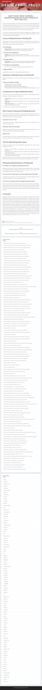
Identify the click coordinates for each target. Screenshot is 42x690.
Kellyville (5, 585)
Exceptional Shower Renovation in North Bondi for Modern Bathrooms (17, 332)
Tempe (5, 659)
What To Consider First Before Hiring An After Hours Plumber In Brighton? (17, 425)
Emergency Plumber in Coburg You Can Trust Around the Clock (15, 284)
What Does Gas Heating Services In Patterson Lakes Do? (14, 417)
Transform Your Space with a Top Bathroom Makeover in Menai (15, 258)
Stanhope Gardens (7, 525)
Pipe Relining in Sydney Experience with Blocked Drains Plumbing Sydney (17, 278)
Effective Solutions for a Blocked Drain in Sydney (12, 345)
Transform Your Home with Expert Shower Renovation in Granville (16, 354)
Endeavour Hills (6, 546)
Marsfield (5, 612)
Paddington (6, 514)
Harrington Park (7, 672)
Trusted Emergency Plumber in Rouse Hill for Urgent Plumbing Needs (17, 321)
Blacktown (6, 522)
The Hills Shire (6, 544)
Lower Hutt (6, 501)
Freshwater (6, 633)
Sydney (5, 479)
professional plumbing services (20, 222)
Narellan (5, 579)
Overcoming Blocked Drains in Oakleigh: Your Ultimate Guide (15, 388)
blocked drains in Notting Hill (26, 26)
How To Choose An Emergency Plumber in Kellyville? (13, 414)
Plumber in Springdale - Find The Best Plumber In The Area (15, 469)
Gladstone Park (6, 675)
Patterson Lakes (7, 648)
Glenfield (5, 642)
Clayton (5, 616)
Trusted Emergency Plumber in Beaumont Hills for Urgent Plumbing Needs (18, 304)
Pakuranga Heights (7, 566)
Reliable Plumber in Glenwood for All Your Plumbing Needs (14, 243)
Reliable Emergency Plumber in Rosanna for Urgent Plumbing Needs (16, 369)
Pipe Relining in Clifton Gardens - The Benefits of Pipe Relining (15, 406)
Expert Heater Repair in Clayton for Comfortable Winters (14, 371)
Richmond (5, 598)
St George (5, 527)
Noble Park (6, 618)
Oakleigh (5, 627)
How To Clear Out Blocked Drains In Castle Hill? (12, 421)
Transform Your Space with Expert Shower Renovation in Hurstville (16, 280)
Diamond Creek (6, 677)
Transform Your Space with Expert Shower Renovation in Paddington (16, 262)
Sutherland (6, 538)
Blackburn (5, 607)
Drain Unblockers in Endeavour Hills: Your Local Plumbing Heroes (16, 380)
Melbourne (11, 221)
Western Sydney (6, 535)
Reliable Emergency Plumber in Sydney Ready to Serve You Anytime (16, 269)
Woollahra (5, 631)
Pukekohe (5, 557)
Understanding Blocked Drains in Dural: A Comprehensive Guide (15, 399)
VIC (14, 221)
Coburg (5, 531)
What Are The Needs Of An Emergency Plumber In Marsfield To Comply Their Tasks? (19, 419)
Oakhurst (5, 644)
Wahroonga (6, 516)
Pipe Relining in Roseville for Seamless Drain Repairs (13, 319)
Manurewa (5, 485)
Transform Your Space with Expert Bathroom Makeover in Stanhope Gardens (18, 275)
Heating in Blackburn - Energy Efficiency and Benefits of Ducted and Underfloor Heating (20, 436)
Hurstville (5, 529)
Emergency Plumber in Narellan (9, 327)
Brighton (5, 653)
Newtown (5, 577)
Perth (5, 551)
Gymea (5, 662)
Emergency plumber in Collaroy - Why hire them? (13, 445)
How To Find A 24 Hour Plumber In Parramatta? (12, 447)
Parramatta (6, 581)
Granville (5, 603)
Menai (5, 507)
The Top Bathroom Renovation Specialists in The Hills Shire (15, 295)
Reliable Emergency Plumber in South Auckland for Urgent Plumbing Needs (18, 349)
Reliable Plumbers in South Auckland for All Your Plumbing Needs (16, 301)
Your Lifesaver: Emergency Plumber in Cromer (12, 384)
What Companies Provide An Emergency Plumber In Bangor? (15, 443)
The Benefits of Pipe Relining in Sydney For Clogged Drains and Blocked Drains (18, 451)
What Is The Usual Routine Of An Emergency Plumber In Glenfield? (16, 408)
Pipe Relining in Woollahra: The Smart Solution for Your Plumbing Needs (17, 395)
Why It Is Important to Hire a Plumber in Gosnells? (13, 467)
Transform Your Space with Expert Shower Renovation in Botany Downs (17, 260)
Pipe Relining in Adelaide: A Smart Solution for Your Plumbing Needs (16, 393)
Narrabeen (5, 564)
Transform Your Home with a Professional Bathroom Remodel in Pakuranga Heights (19, 317)
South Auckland (6, 483)
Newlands (5, 590)
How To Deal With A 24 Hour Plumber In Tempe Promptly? (14, 434)
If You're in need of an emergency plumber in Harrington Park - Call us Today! (18, 456)
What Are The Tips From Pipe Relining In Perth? (12, 462)
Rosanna (5, 614)
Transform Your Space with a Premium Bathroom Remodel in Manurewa (17, 245)
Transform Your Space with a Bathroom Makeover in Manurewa (15, 264)
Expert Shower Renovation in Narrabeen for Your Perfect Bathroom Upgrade (18, 343)
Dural (5, 635)
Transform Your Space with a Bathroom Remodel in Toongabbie (15, 330)
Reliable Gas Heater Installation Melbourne (12, 364)
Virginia (5, 670)
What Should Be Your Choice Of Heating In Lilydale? (13, 430)
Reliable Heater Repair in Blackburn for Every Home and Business (16, 358)
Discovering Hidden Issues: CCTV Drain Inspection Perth (14, 386)
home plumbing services (9, 222)
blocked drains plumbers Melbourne (22, 214)
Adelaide (5, 629)
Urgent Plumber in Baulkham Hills (10, 341)
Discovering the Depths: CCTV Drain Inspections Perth (14, 391)
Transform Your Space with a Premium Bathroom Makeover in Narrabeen (17, 312)
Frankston (5, 622)
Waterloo (5, 503)
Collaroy (5, 668)
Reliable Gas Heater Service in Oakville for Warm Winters (14, 310)
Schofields (5, 488)
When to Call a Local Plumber (9, 427)
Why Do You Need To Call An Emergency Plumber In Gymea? (15, 438)
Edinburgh (5, 592)
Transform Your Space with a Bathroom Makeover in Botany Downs (16, 314)
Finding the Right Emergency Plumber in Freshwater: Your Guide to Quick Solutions (19, 397)
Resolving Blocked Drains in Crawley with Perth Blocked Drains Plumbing (17, 299)
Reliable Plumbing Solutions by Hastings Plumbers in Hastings (15, 254)
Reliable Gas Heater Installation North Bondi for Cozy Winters (15, 273)
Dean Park (5, 620)
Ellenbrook (6, 609)
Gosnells (5, 679)
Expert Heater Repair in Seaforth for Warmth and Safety (14, 249)
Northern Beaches (7, 490)
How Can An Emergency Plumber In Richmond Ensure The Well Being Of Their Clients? (20, 432)
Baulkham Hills (6, 596)
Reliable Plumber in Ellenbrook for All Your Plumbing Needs (15, 360)
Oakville (5, 562)
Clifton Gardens (6, 640)
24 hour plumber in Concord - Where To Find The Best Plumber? (15, 440)
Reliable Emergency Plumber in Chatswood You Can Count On (15, 351)
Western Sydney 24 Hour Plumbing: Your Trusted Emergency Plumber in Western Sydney (20, 286)
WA (4, 553)
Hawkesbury (6, 559)
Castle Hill (5, 651)
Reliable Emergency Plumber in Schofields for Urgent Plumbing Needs (17, 247)
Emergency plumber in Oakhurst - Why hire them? (13, 410)
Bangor (5, 666)
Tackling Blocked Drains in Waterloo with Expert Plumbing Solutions (16, 256)
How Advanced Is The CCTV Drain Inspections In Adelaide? (14, 464)
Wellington (6, 588)
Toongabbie (6, 583)
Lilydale (5, 657)
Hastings (5, 499)
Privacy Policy (25, 687)
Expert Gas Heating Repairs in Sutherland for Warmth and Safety (16, 288)
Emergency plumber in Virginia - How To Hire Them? (13, 454)
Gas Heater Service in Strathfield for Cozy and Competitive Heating (16, 323)
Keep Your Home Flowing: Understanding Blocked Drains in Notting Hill (21, 18)
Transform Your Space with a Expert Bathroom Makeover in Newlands (16, 336)
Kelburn (5, 605)
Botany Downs (6, 494)
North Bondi (6, 520)
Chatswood (6, 601)
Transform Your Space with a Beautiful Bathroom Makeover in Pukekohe (17, 308)
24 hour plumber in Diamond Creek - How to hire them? (14, 460)
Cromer (5, 625)
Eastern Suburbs (7, 512)
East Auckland (6, 509)
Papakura (5, 646)
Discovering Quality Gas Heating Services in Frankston (14, 382)
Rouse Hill (5, 570)
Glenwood (5, 481)
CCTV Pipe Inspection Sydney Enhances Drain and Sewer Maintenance (16, 271)
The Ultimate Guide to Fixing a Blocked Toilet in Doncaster (14, 293)
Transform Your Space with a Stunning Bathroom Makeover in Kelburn (17, 356)
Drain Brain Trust (7, 1)
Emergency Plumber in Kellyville (10, 334)
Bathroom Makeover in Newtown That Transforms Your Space (15, 325)
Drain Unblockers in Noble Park (9, 373)
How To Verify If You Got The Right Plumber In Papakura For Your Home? (17, 412)
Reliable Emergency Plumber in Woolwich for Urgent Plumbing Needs (17, 306)
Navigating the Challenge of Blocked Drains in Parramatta (14, 375)
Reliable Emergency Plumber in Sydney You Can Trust (13, 282)
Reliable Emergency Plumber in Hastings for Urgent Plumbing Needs (16, 291)
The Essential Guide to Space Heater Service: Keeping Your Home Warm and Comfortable (20, 404)
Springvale (5, 681)
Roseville (5, 568)
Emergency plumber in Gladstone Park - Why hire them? (14, 458)
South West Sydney (7, 505)
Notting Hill (6, 221)
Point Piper (6, 655)
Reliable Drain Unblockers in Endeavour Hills (12, 297)
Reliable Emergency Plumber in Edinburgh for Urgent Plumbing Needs (17, 338)
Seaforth (5, 492)
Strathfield (6, 575)
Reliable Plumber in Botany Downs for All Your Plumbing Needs (15, 251)
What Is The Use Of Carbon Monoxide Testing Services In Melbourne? (16, 423)
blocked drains (30, 222)
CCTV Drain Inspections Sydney (9, 367)
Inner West (6, 572)
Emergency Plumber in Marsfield (10, 362)
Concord (5, 664)
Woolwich (5, 555)
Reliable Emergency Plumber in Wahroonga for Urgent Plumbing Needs (17, 267)
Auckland (5, 496)
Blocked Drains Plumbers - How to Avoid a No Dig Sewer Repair (15, 449)
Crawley (5, 549)
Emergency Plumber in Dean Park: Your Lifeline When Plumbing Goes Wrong (18, 377)
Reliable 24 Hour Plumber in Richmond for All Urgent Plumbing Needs (17, 347)
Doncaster (5, 542)
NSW (4, 518)
